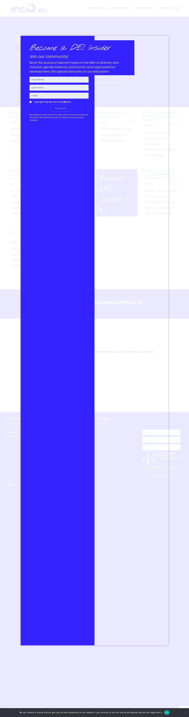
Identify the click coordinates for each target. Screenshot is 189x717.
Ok (167, 712)
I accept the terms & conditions (52, 102)
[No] (185, 712)
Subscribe (60, 108)
